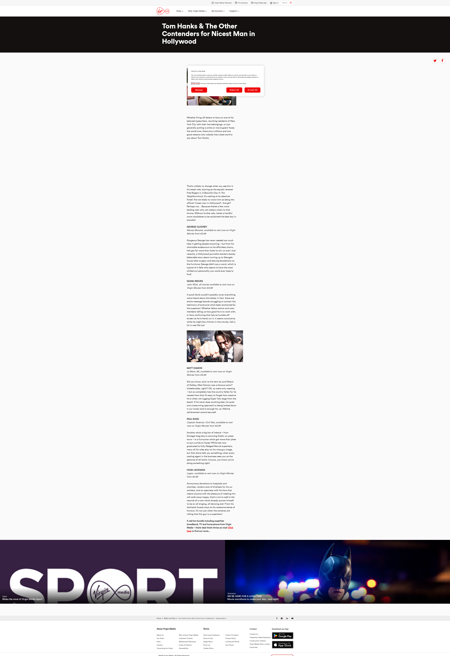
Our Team (160, 638)
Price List (206, 645)
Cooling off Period (232, 642)
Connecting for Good (165, 648)
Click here (195, 83)
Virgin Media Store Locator (260, 644)
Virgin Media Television (223, 3)
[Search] (291, 3)
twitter (435, 61)
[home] (160, 618)
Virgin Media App (260, 3)
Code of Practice (185, 645)
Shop (178, 11)
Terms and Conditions (211, 635)
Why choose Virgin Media (188, 635)
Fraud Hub (253, 647)
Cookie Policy (208, 648)
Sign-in (275, 3)
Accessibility (183, 648)
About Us (160, 635)
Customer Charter (186, 638)
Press (159, 642)
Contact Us (254, 634)
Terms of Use (208, 638)
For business (243, 3)
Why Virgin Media (196, 11)
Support (233, 11)
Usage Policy (208, 642)
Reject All (234, 90)
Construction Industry (258, 641)
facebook (442, 61)
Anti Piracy (229, 645)
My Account (217, 11)
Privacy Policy (230, 638)
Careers (160, 645)
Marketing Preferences (187, 642)
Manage (199, 90)
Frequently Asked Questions (260, 637)
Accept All (252, 90)
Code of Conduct (231, 635)
